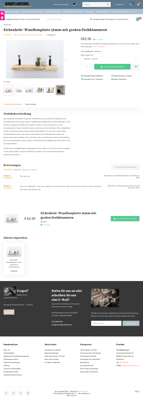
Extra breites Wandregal (120, 12)
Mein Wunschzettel (52, 359)
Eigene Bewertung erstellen (126, 167)
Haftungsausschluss (11, 359)
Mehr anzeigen (99, 47)
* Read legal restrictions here (100, 328)
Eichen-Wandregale (54, 19)
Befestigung (89, 12)
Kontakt (9, 312)
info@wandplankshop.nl (62, 325)
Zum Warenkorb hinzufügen (114, 67)
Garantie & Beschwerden (13, 375)
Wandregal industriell (52, 12)
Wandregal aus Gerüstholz (72, 12)
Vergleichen (51, 35)
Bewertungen (30, 104)
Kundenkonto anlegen (53, 350)
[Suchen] (108, 4)
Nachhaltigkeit (9, 353)
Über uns (7, 350)
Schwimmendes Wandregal (32, 12)
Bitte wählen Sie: (87, 55)
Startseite (7, 25)
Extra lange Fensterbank (89, 372)
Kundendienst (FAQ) (61, 4)
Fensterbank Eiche (102, 12)
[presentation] (4, 60)
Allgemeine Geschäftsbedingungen (16, 356)
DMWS (79, 391)
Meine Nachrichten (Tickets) (55, 356)
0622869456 (57, 321)
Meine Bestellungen (52, 353)
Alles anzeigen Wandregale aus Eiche (28, 35)
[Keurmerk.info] (137, 391)
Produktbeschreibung (12, 104)
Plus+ (86, 391)
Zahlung (7, 365)
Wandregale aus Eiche (12, 12)
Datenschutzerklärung (12, 362)
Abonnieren (131, 323)
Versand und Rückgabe (12, 369)
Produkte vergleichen (52, 362)
